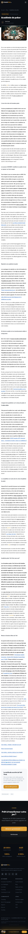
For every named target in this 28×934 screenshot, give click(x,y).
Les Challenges (4, 884)
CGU (16, 904)
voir (7, 85)
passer (8, 527)
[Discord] (16, 874)
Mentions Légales (19, 899)
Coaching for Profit (5, 892)
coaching (11, 615)
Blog (7, 10)
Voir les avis (14, 834)
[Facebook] (6, 874)
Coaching (3, 889)
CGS (16, 907)
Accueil (3, 10)
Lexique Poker (18, 892)
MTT (8, 596)
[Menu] (25, 2)
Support (3, 904)
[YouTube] (2, 874)
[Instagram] (12, 874)
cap (9, 544)
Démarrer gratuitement (13, 829)
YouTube (3, 910)
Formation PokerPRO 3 (6, 881)
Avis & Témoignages (6, 902)
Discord (3, 907)
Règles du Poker (19, 887)
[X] (9, 874)
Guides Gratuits (19, 881)
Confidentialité (18, 902)
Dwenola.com (16, 924)
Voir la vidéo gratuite (11, 786)
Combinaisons (18, 889)
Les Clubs (3, 887)
